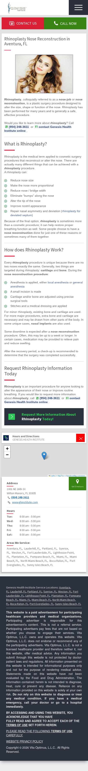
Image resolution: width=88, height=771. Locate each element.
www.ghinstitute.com (25, 502)
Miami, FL (24, 600)
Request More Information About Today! (49, 416)
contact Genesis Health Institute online (37, 128)
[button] (44, 456)
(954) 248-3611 (20, 497)
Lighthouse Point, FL (37, 595)
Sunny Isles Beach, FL (68, 604)
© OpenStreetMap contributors (74, 476)
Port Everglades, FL (42, 604)
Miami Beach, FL (41, 600)
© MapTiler (60, 476)
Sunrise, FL (50, 591)
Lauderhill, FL (18, 591)
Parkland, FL (34, 591)
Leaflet (52, 476)
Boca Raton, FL (19, 604)
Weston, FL (65, 591)
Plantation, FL (59, 595)
